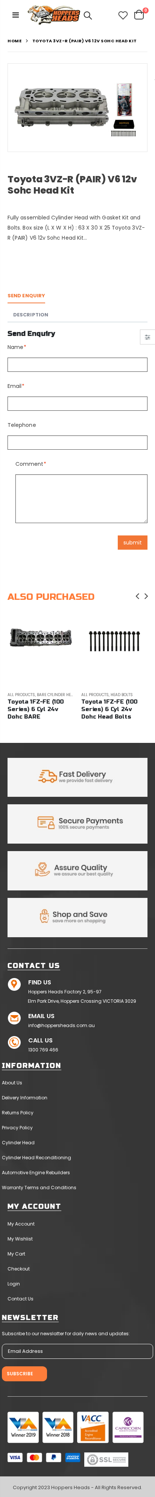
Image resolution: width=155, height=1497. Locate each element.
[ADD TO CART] (61, 630)
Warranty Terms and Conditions (39, 1187)
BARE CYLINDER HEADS (58, 695)
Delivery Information (24, 1097)
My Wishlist (20, 1239)
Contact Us (20, 1299)
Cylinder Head (18, 1142)
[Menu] (15, 15)
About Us (12, 1083)
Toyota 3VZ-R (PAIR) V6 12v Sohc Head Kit (72, 185)
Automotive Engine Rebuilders (36, 1172)
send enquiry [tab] (26, 295)
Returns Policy (17, 1112)
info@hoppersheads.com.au (61, 1025)
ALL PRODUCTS (21, 695)
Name (15, 347)
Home (14, 41)
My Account (21, 1224)
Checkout (19, 1269)
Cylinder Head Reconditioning (36, 1157)
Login (14, 1284)
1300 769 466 (43, 1050)
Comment (29, 464)
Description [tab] (30, 314)
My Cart (16, 1254)
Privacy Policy (17, 1127)
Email (14, 386)
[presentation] (137, 596)
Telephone (22, 425)
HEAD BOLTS (122, 695)
